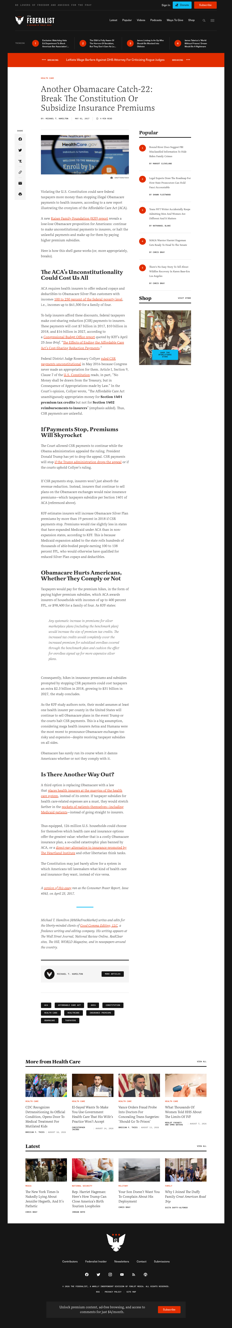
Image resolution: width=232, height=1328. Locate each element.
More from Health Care (53, 1061)
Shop (145, 298)
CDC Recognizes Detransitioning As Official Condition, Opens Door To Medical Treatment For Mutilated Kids (45, 1116)
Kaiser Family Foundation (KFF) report (79, 218)
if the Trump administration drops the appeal (88, 462)
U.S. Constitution (77, 375)
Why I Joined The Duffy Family (185, 1197)
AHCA (93, 1005)
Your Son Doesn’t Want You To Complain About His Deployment (139, 1197)
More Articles (112, 974)
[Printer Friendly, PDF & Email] (20, 194)
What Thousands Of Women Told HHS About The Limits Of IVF (183, 1112)
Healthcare (73, 1012)
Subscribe (205, 5)
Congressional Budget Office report (69, 337)
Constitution (113, 1005)
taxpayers (70, 1020)
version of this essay (57, 888)
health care (50, 1012)
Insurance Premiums (100, 1012)
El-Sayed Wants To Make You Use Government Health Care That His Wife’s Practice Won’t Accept (92, 1114)
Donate (184, 5)
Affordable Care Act (69, 1005)
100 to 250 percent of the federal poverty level (88, 299)
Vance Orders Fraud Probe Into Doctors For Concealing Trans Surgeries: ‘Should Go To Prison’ (139, 1114)
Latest (32, 1146)
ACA (46, 1005)
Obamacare (49, 1020)
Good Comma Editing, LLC (99, 926)
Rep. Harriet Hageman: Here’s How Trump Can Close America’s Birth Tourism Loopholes (89, 1199)
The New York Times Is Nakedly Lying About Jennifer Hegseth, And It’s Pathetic (44, 1199)
